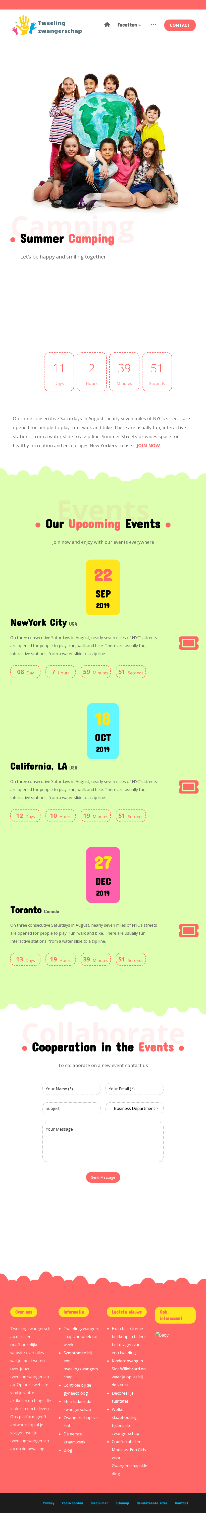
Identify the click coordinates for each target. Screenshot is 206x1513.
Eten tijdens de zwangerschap (77, 1405)
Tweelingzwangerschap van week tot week (81, 1336)
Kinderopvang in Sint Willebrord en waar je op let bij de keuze (129, 1373)
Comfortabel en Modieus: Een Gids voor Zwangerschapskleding (129, 1457)
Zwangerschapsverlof (81, 1421)
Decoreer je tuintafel (123, 1397)
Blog (68, 1450)
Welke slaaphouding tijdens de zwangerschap (125, 1421)
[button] (153, 25)
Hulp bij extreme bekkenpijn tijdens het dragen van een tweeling (129, 1340)
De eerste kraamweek (74, 1438)
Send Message (103, 1177)
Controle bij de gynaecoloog (77, 1389)
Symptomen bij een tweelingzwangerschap (81, 1365)
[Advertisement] (67, 301)
